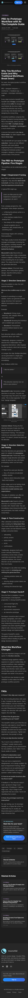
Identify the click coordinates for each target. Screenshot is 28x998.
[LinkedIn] (7, 966)
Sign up (18, 2)
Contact (9, 992)
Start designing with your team (14, 837)
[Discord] (3, 966)
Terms (19, 992)
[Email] (11, 966)
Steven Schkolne (9, 860)
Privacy (14, 992)
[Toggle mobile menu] (25, 2)
